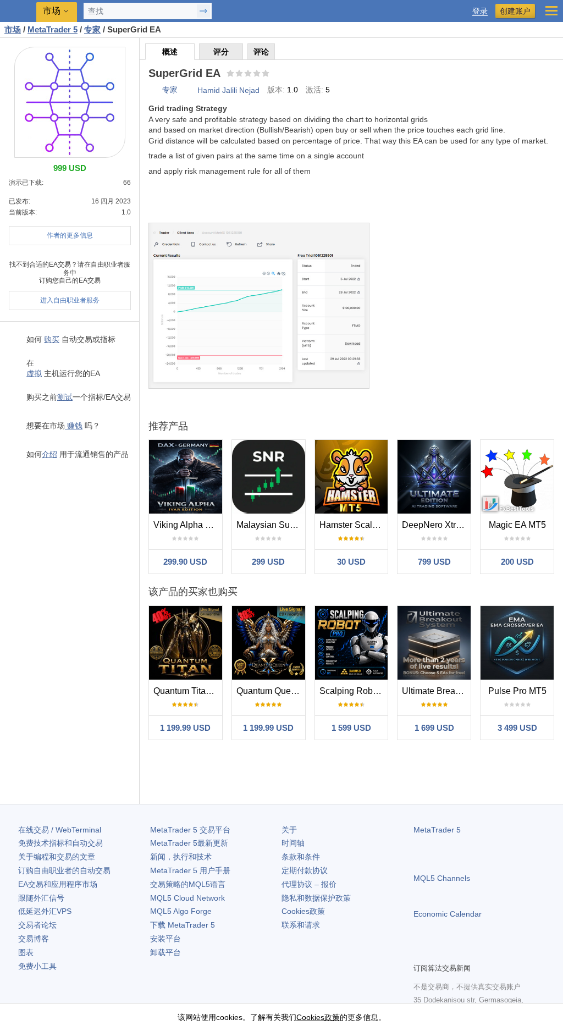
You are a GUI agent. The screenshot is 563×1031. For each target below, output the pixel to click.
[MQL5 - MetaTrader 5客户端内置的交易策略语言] (19, 11)
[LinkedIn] (490, 953)
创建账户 (515, 11)
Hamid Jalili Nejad (228, 90)
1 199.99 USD (185, 727)
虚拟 (34, 373)
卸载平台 (165, 952)
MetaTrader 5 (437, 829)
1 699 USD (434, 727)
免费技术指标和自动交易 (60, 843)
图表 (26, 952)
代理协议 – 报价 (309, 884)
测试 (65, 397)
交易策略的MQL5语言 (187, 884)
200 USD (517, 561)
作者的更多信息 (70, 235)
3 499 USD (517, 727)
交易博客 (33, 938)
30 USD (351, 561)
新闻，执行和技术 (181, 856)
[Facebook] (420, 953)
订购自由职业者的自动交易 (64, 870)
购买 (51, 339)
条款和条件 (301, 856)
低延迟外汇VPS (44, 911)
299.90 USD (185, 561)
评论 (261, 51)
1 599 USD (351, 727)
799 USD (434, 561)
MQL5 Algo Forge (181, 911)
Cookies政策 (303, 911)
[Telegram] (437, 953)
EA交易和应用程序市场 (57, 884)
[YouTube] (472, 953)
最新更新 (189, 843)
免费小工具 (37, 966)
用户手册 (190, 870)
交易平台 (190, 829)
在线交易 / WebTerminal (59, 829)
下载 (182, 924)
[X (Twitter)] (455, 953)
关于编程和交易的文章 (56, 856)
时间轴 (293, 843)
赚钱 (73, 425)
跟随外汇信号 (41, 898)
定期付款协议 (305, 870)
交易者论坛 (37, 924)
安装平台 (165, 938)
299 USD (268, 561)
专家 (170, 89)
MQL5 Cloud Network (187, 898)
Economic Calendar (447, 913)
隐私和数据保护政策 (316, 898)
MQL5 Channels (441, 878)
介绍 (49, 454)
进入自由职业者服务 (70, 300)
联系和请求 (301, 924)
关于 (289, 829)
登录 (480, 11)
